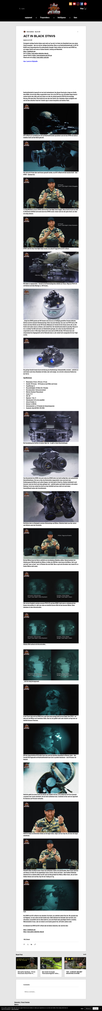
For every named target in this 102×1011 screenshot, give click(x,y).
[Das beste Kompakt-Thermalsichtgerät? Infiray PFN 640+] (51, 963)
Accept (95, 1008)
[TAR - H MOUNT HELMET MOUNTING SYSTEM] (75, 963)
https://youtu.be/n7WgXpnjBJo (30, 61)
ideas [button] (82, 1008)
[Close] (100, 1008)
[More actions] (78, 32)
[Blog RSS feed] (70, 3)
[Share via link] (35, 944)
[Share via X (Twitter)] (27, 944)
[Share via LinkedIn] (31, 944)
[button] (85, 8)
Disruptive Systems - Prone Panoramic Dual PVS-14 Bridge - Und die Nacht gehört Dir (26, 972)
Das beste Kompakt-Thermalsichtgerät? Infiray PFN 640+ (50, 972)
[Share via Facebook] (24, 944)
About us (16, 1004)
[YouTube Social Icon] (74, 3)
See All (84, 954)
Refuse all (88, 1008)
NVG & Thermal (27, 939)
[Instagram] (78, 3)
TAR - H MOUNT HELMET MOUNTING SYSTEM (74, 972)
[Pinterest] (85, 3)
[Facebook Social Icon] (81, 3)
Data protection (15, 1009)
